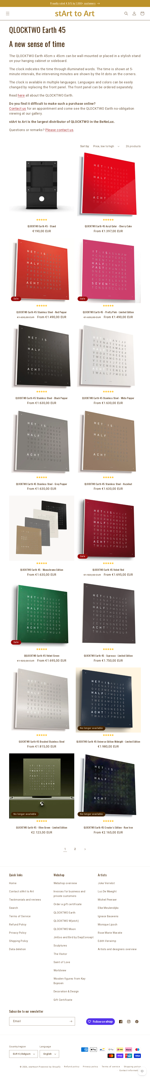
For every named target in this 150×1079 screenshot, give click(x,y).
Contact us (17, 108)
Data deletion (17, 949)
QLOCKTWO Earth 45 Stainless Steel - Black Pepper (42, 398)
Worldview (60, 970)
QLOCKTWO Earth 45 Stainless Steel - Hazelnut (108, 484)
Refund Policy (18, 924)
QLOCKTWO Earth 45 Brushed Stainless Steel (42, 741)
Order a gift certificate (68, 904)
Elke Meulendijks (108, 907)
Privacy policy (90, 1066)
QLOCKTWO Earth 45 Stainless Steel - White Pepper (108, 398)
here (21, 95)
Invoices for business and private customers (69, 893)
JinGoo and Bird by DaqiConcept (74, 937)
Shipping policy (132, 1066)
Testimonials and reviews (25, 899)
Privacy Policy (17, 932)
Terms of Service (20, 916)
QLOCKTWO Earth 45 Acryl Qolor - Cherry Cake (108, 226)
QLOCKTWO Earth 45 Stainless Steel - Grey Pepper (41, 484)
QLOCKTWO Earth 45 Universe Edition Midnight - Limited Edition (108, 741)
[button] (8, 14)
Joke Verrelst (106, 883)
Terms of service (111, 1066)
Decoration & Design (66, 991)
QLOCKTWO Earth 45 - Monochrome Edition (41, 569)
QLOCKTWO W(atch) (66, 920)
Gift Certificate (63, 999)
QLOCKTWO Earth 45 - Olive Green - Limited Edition (41, 827)
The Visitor (60, 953)
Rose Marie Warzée (110, 932)
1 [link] (65, 849)
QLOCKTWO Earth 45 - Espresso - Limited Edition (108, 655)
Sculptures (60, 945)
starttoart (33, 1067)
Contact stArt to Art (21, 891)
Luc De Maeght (107, 891)
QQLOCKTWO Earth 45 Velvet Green (41, 655)
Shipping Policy (18, 941)
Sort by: (85, 146)
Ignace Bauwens (108, 916)
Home (12, 883)
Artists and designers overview (117, 949)
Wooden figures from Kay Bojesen (70, 981)
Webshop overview (65, 883)
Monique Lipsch (107, 924)
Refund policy (71, 1066)
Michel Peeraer (107, 899)
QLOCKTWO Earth (65, 912)
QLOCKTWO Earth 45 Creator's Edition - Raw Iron (108, 827)
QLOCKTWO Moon (65, 929)
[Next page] (85, 849)
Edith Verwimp (107, 941)
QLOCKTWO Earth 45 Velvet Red (108, 569)
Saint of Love (62, 962)
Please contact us (59, 130)
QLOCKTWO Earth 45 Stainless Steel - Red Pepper (41, 312)
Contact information (130, 1070)
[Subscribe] (71, 1021)
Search (13, 907)
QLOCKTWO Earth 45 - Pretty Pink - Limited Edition (108, 312)
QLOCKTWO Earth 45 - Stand (42, 226)
